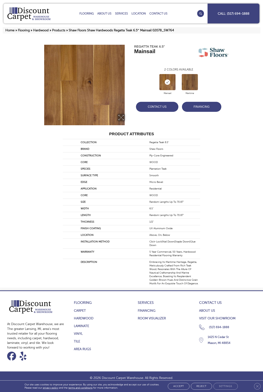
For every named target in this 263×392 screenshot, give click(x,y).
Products (58, 30)
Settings (225, 386)
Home (9, 30)
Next (225, 78)
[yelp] (25, 356)
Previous (132, 78)
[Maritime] (190, 82)
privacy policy (50, 387)
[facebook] (12, 356)
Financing (202, 106)
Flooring (24, 30)
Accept (178, 386)
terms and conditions (80, 387)
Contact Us (157, 106)
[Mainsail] (167, 82)
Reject (201, 386)
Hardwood (41, 30)
